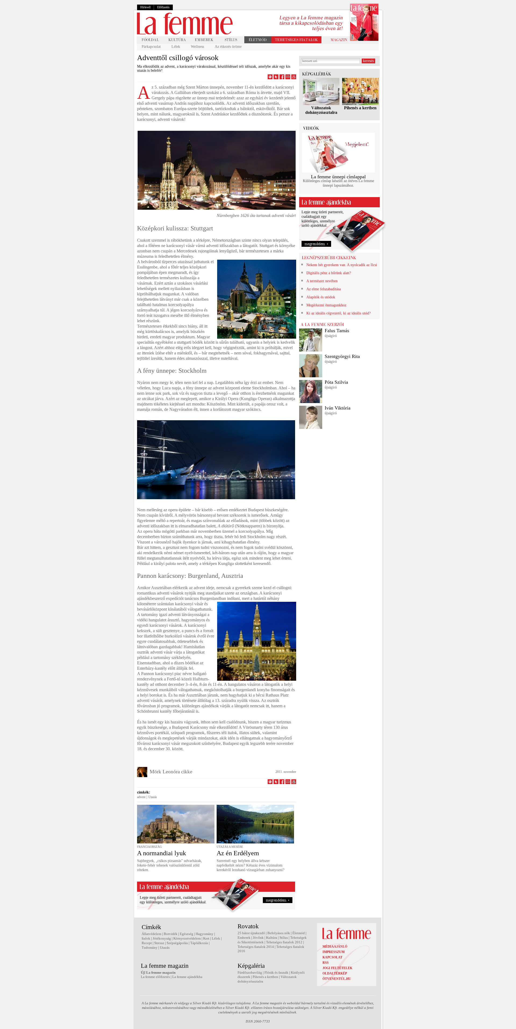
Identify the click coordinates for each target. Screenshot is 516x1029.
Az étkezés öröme (228, 47)
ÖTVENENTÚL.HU (336, 979)
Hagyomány (204, 934)
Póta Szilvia (336, 382)
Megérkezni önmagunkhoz (326, 305)
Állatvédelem (151, 934)
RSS (325, 963)
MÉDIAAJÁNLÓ (334, 946)
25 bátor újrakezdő (251, 933)
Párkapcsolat (151, 47)
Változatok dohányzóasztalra (321, 110)
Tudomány (149, 947)
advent (141, 797)
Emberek (244, 938)
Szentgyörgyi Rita (342, 356)
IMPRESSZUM (333, 952)
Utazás (152, 797)
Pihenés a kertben (360, 108)
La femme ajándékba (187, 977)
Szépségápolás (177, 943)
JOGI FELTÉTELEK (337, 968)
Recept (147, 943)
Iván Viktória (337, 408)
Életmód (298, 933)
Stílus (284, 938)
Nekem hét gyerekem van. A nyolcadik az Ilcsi (341, 265)
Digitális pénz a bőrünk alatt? (328, 273)
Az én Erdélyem (238, 853)
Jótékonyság (162, 938)
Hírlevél (145, 7)
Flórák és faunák (276, 972)
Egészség (186, 934)
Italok (146, 938)
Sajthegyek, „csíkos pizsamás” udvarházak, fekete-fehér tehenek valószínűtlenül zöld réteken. (169, 865)
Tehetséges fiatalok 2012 (284, 942)
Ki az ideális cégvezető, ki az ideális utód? (338, 313)
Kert (206, 938)
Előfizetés (163, 7)
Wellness (197, 47)
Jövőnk (258, 938)
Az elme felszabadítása (323, 289)
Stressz (159, 943)
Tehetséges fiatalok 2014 (256, 947)
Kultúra (271, 938)
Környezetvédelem (187, 938)
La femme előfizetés (155, 977)
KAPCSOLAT (332, 957)
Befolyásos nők (278, 933)
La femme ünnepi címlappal (338, 176)
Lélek (175, 47)
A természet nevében (322, 281)
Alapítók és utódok (320, 297)
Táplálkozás (199, 943)
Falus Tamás (337, 330)
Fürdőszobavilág (250, 972)
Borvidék (170, 934)
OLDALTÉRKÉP (334, 973)
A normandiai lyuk (161, 853)
